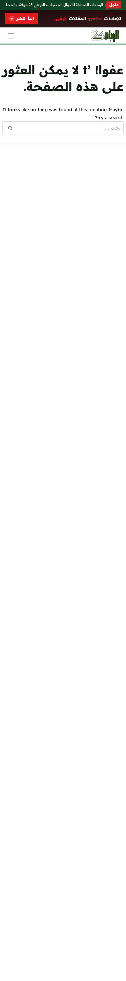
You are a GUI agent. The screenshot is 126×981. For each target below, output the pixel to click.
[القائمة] (11, 36)
